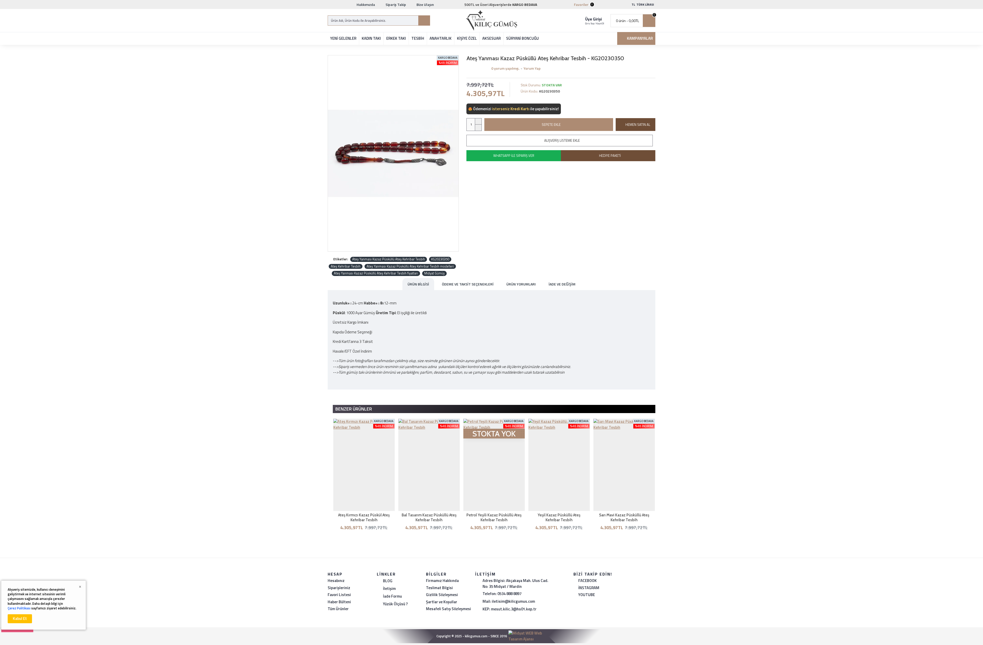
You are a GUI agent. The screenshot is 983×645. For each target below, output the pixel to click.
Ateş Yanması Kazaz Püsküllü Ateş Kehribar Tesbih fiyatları (376, 273)
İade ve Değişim (562, 284)
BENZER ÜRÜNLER (353, 408)
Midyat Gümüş (434, 273)
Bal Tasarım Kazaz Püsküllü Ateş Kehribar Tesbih (429, 518)
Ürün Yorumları (521, 284)
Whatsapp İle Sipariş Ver (513, 155)
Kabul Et (20, 618)
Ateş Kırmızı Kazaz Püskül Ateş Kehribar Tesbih (364, 518)
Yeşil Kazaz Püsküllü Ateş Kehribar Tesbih (559, 518)
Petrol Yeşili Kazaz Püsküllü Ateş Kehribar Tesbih (493, 518)
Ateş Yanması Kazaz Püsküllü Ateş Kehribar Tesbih (388, 259)
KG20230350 (440, 259)
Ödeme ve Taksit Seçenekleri (468, 284)
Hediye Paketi (610, 155)
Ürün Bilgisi (418, 284)
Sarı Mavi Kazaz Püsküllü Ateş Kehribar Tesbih (624, 518)
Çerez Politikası (19, 608)
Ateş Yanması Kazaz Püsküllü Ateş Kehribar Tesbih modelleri (410, 266)
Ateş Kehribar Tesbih (345, 266)
